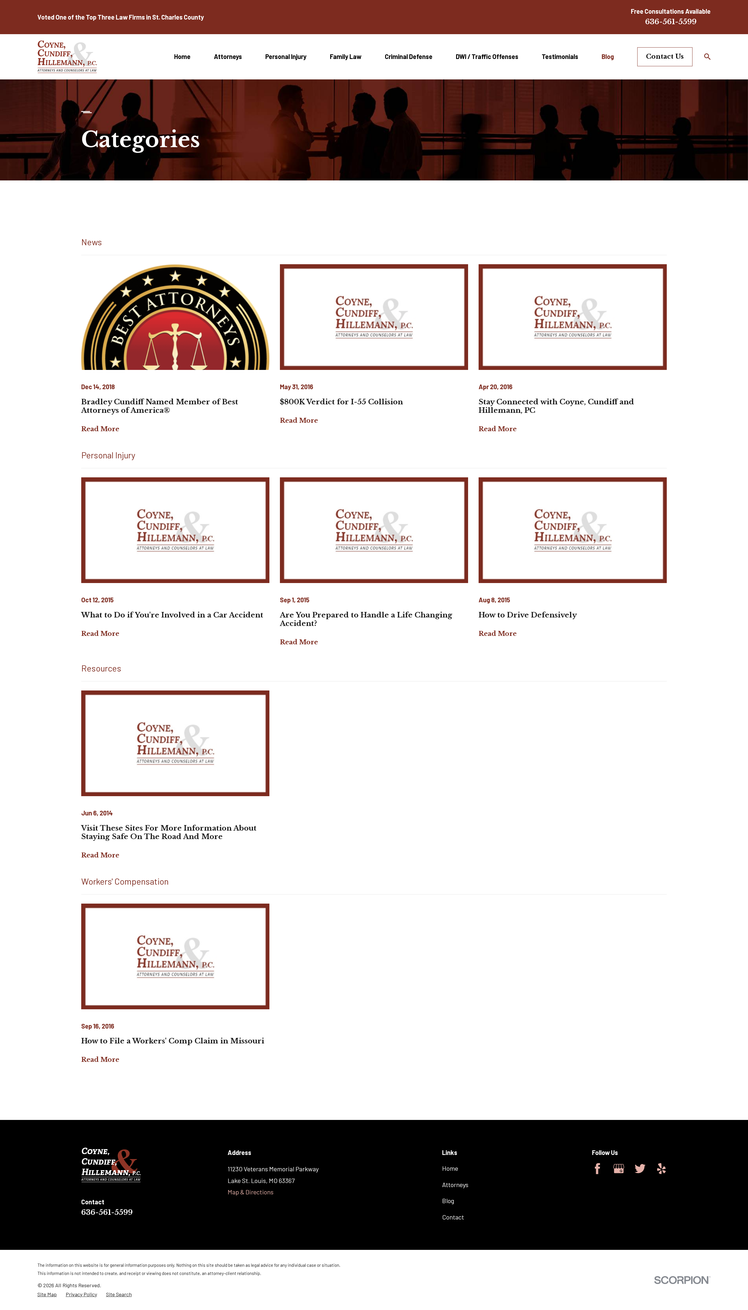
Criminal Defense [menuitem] (408, 56)
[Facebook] (597, 1168)
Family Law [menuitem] (345, 56)
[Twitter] (640, 1168)
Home (450, 1168)
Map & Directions (250, 1192)
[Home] (67, 57)
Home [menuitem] (182, 56)
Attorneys (455, 1184)
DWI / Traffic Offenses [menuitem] (487, 56)
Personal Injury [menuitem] (286, 56)
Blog (448, 1200)
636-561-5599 (671, 21)
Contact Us (665, 56)
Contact (453, 1217)
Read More (100, 429)
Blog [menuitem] (608, 56)
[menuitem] (47, 1294)
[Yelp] (661, 1168)
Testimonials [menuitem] (560, 56)
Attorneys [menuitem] (228, 56)
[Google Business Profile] (618, 1168)
